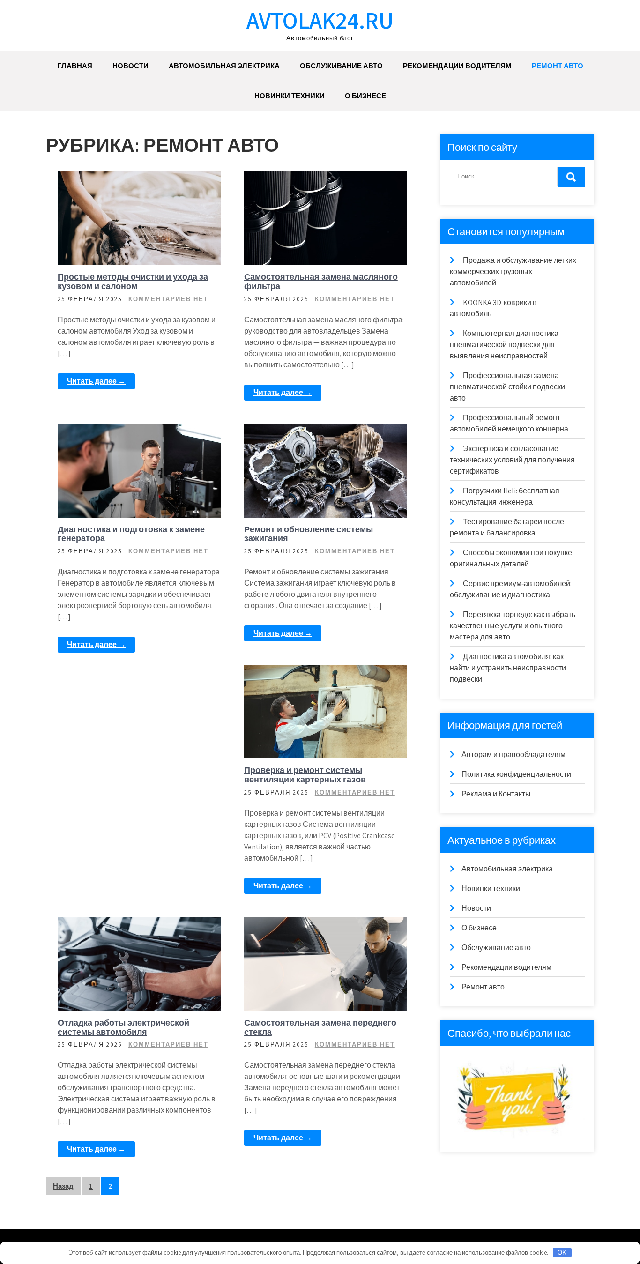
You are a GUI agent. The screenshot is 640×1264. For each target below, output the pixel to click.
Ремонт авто (557, 65)
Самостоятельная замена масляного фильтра (321, 281)
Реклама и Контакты (496, 794)
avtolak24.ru (320, 20)
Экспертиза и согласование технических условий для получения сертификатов (512, 460)
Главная (74, 65)
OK (562, 1252)
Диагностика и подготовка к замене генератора (131, 534)
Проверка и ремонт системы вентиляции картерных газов (305, 775)
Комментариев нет (168, 299)
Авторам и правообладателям (513, 754)
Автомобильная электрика (224, 65)
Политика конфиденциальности (516, 774)
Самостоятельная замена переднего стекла (320, 1027)
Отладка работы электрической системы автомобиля (123, 1027)
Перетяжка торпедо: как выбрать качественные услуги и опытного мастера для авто (512, 626)
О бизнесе (365, 95)
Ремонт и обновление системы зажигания (308, 534)
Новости (130, 65)
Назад (63, 1186)
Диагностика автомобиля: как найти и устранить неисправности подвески (508, 668)
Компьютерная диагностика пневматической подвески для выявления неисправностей (504, 344)
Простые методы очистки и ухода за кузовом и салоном (133, 281)
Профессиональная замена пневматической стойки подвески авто (507, 387)
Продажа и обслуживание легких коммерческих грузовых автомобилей (513, 271)
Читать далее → (96, 381)
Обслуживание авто (341, 65)
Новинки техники (289, 95)
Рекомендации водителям (457, 65)
